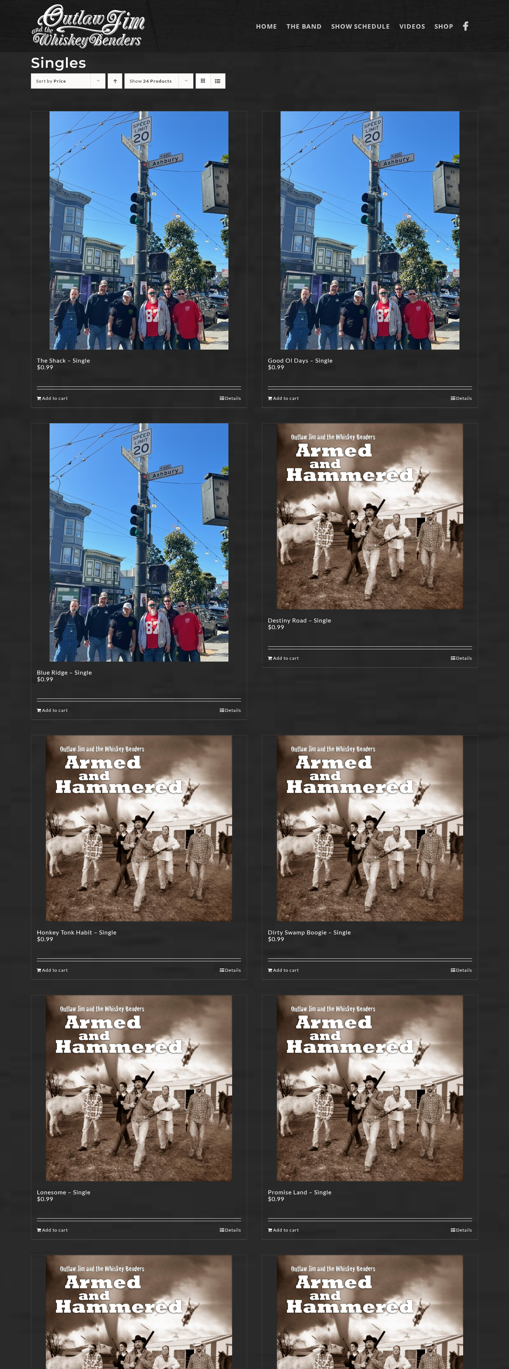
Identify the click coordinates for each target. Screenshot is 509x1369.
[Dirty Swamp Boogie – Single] (370, 828)
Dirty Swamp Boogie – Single (309, 932)
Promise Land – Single (300, 1192)
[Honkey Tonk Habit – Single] (139, 828)
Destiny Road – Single (299, 620)
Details (233, 398)
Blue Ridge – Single (64, 672)
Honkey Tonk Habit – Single (77, 932)
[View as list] (218, 81)
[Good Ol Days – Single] (370, 230)
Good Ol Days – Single (300, 360)
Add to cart (55, 398)
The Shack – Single (63, 360)
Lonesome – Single (64, 1192)
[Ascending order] (115, 81)
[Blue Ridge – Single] (139, 542)
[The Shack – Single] (139, 230)
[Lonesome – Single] (139, 1088)
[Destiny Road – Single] (370, 516)
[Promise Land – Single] (370, 1088)
